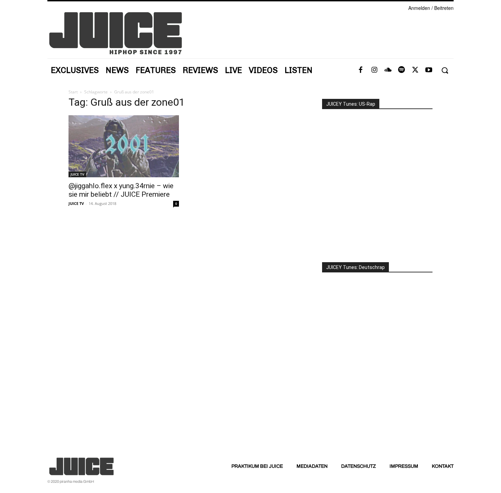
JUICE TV (77, 174)
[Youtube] (429, 70)
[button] (445, 70)
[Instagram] (374, 70)
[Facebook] (360, 70)
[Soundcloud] (388, 70)
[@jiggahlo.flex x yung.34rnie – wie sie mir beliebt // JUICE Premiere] (124, 146)
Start (73, 92)
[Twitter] (415, 70)
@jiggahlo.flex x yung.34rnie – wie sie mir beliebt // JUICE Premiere (121, 190)
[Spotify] (401, 70)
